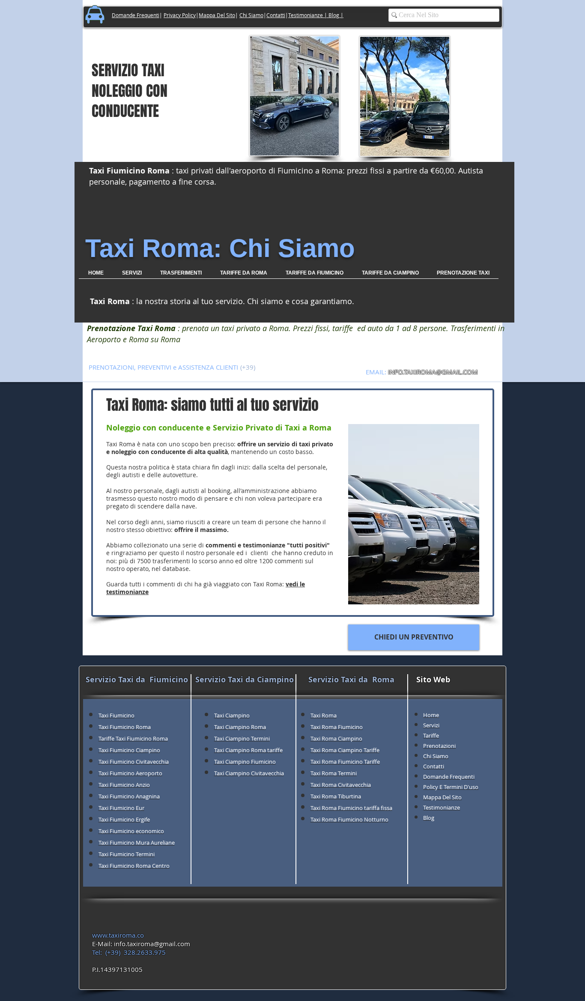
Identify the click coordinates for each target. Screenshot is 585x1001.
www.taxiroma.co (118, 935)
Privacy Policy (180, 15)
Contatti (275, 15)
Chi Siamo (251, 15)
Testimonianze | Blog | (315, 15)
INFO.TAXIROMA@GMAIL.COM (433, 372)
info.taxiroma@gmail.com (152, 943)
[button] (181, 276)
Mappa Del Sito (217, 15)
